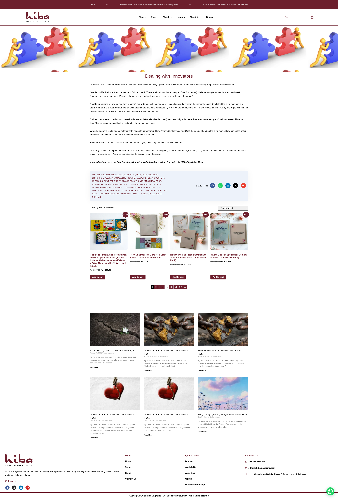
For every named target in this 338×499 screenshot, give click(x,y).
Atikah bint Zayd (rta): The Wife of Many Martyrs (112, 350)
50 (171, 287)
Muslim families (100, 187)
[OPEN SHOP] (146, 17)
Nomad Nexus (201, 496)
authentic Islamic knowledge (107, 175)
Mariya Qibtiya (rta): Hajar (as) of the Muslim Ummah (222, 414)
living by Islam (135, 184)
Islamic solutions (101, 184)
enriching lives (100, 178)
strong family (107, 194)
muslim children (152, 184)
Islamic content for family (106, 181)
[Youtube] (27, 488)
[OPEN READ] (158, 17)
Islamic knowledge (151, 181)
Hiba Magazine (139, 178)
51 (176, 287)
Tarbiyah (144, 194)
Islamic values (119, 184)
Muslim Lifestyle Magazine (123, 187)
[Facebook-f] (7, 488)
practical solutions (148, 187)
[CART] (312, 17)
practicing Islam (119, 191)
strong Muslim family (127, 194)
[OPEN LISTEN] (184, 17)
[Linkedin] (21, 488)
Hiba (129, 178)
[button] (286, 17)
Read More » (95, 367)
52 (180, 287)
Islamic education (131, 181)
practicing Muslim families (143, 191)
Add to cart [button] (97, 277)
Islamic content (155, 178)
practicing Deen (100, 191)
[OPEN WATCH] (171, 17)
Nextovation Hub (183, 496)
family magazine (117, 178)
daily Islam (129, 175)
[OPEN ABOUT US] (201, 17)
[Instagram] (14, 488)
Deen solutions (150, 175)
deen (138, 175)
